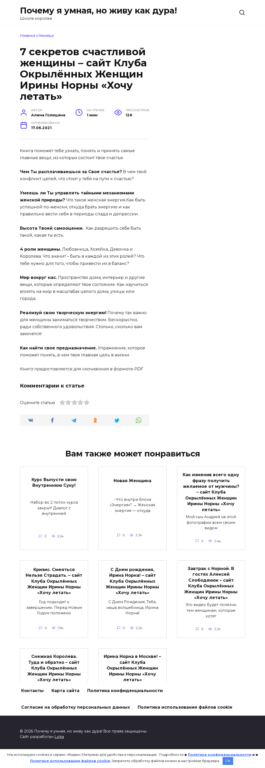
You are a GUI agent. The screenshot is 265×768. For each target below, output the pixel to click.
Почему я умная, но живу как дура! (98, 10)
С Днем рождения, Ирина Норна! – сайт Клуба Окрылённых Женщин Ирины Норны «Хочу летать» (132, 581)
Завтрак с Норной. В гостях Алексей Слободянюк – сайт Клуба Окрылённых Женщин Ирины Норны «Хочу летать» (211, 583)
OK (228, 761)
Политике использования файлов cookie (70, 761)
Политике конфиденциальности (219, 754)
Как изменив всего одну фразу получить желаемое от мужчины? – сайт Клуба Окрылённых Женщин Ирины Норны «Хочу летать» (211, 492)
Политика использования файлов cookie (185, 707)
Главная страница (37, 36)
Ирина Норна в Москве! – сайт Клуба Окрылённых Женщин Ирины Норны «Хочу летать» (132, 668)
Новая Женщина (132, 480)
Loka (59, 736)
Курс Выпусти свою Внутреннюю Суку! (54, 482)
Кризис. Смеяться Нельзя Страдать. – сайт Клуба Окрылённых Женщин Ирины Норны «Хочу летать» (54, 581)
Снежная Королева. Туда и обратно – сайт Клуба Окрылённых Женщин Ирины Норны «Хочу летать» (54, 668)
